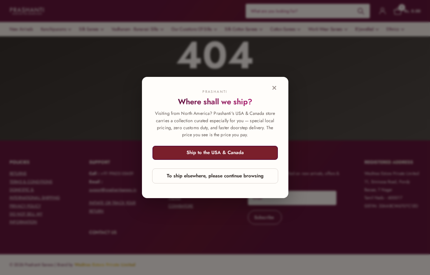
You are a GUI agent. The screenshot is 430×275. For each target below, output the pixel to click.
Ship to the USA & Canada (215, 152)
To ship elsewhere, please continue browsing (215, 175)
